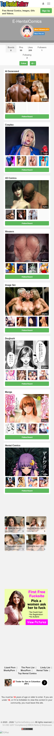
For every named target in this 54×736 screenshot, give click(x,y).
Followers (42, 49)
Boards (11, 49)
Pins (21, 49)
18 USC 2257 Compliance (14, 724)
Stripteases (47, 724)
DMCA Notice (34, 724)
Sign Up (46, 10)
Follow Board (27, 116)
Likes (30, 49)
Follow (23, 63)
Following (27, 56)
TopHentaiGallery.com (24, 722)
